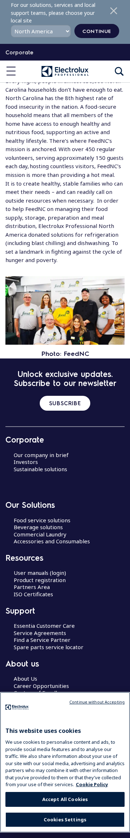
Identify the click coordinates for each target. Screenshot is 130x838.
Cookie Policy (92, 784)
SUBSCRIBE (65, 403)
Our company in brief (41, 455)
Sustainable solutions (40, 469)
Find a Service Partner (42, 639)
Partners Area (32, 586)
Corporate (19, 52)
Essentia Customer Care (44, 625)
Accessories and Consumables (52, 541)
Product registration (40, 580)
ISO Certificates (33, 594)
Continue (96, 31)
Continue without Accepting (97, 702)
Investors (26, 461)
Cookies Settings (65, 819)
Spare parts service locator (48, 647)
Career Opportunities (41, 685)
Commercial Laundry (40, 534)
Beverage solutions (38, 527)
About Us (25, 678)
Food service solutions (42, 520)
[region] (65, 762)
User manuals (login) (40, 572)
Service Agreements (40, 632)
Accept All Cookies (65, 799)
